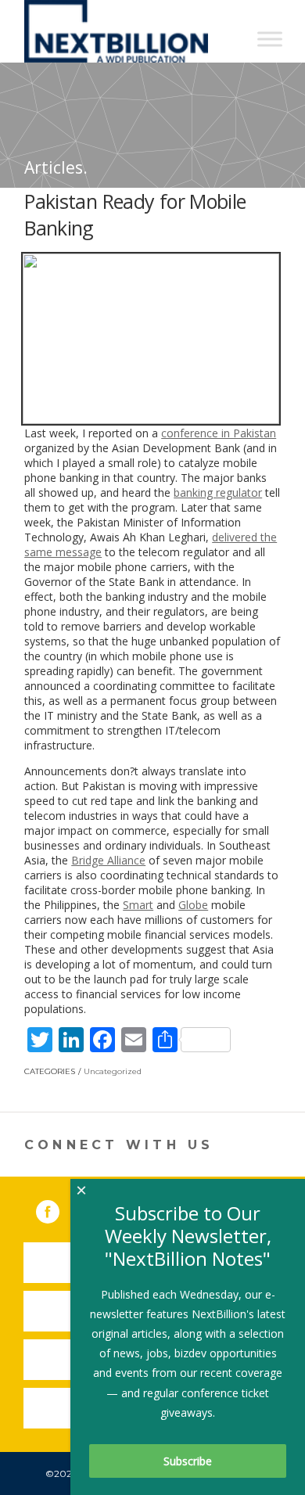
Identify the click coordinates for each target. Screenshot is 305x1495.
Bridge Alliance (108, 860)
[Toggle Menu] (269, 38)
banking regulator (218, 492)
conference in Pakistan (218, 433)
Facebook (58, 1209)
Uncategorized (113, 1071)
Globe (193, 904)
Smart (138, 904)
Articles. (56, 167)
